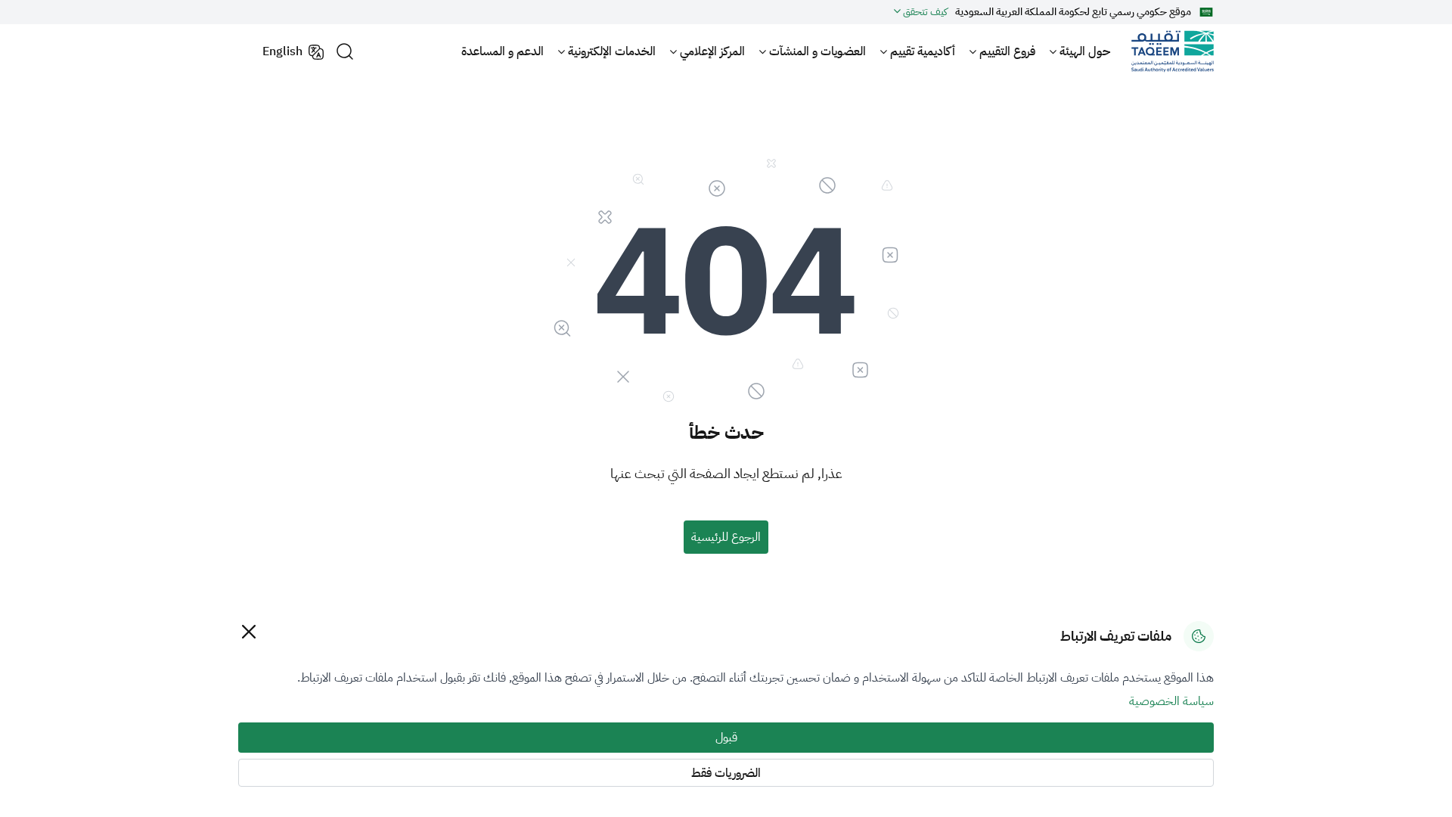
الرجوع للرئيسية (726, 537)
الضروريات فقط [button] (726, 773)
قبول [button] (726, 737)
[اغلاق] (248, 631)
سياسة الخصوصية (1171, 701)
